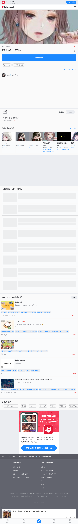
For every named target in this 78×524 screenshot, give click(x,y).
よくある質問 (15, 496)
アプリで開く (71, 2)
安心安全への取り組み (49, 493)
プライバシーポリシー (55, 496)
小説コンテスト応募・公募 (20, 474)
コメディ (43, 488)
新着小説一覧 (16, 467)
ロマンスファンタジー (47, 470)
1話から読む (39, 57)
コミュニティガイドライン (36, 493)
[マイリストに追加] (75, 50)
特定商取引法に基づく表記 (61, 493)
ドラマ (42, 484)
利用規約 (12, 493)
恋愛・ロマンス (45, 467)
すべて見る (73, 128)
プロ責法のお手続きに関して (41, 496)
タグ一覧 (15, 470)
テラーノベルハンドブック (22, 493)
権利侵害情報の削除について (26, 496)
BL (41, 481)
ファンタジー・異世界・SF (48, 474)
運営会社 (64, 496)
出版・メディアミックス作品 (21, 477)
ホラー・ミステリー (46, 477)
